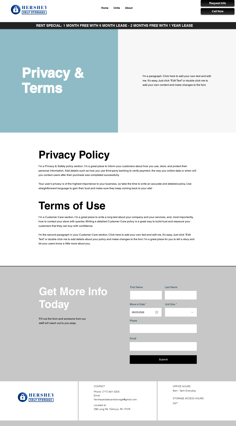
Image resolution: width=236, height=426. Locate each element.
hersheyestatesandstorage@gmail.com (115, 399)
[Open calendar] (156, 312)
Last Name (171, 287)
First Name (136, 287)
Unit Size (170, 304)
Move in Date (139, 304)
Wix (58, 406)
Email (133, 338)
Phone (133, 320)
